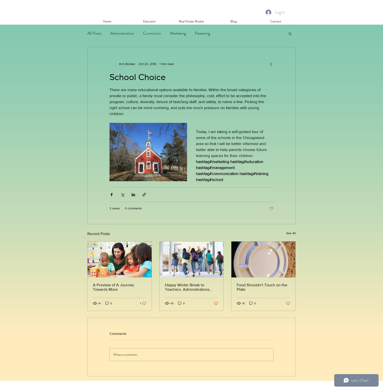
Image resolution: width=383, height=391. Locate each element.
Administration (122, 33)
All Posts (94, 33)
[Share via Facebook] (111, 195)
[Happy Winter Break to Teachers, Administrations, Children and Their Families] (192, 259)
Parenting (202, 33)
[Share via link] (144, 195)
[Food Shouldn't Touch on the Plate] (263, 259)
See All (291, 233)
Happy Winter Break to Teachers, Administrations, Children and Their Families (188, 287)
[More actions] (271, 64)
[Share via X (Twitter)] (122, 195)
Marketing (178, 33)
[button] (290, 33)
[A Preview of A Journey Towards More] (120, 259)
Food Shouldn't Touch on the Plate (262, 287)
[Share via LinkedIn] (133, 195)
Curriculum (152, 33)
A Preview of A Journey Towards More (113, 287)
